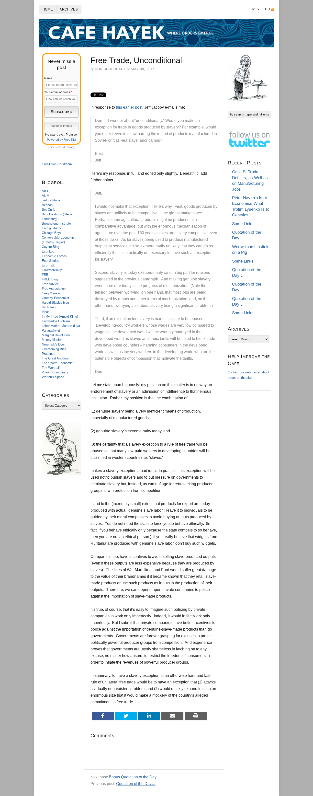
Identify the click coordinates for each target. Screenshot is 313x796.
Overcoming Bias (54, 349)
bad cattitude (51, 200)
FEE (45, 275)
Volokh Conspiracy (55, 372)
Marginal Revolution (56, 335)
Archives (69, 9)
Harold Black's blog (55, 302)
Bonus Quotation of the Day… (134, 777)
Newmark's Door (53, 344)
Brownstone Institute (56, 223)
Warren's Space (53, 377)
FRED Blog (50, 279)
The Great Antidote (55, 358)
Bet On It (48, 209)
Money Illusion (52, 340)
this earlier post (129, 107)
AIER (45, 191)
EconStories (50, 261)
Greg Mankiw (51, 293)
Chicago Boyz (52, 233)
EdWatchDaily (52, 270)
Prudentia (48, 354)
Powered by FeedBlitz (61, 139)
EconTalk (48, 265)
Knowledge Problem (56, 321)
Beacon (47, 205)
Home (48, 9)
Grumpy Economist (55, 298)
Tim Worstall (51, 367)
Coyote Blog (50, 247)
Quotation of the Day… (136, 784)
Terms (59, 147)
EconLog (48, 251)
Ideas (46, 312)
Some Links (243, 223)
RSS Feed (261, 9)
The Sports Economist (58, 363)
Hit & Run (49, 307)
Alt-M (45, 195)
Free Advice (50, 284)
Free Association (54, 288)
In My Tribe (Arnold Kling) (60, 316)
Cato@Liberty (51, 228)
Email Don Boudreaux (57, 164)
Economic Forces (54, 256)
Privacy (70, 147)
